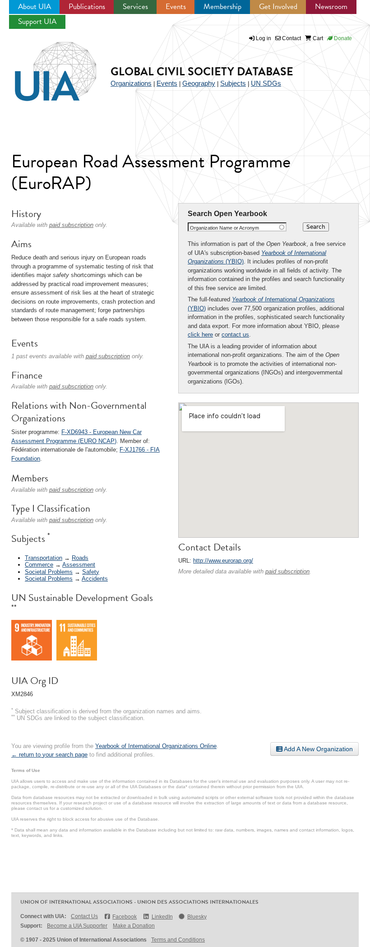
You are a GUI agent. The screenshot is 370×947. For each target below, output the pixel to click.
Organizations (131, 83)
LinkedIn (162, 917)
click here (200, 334)
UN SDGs (266, 83)
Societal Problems (49, 571)
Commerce (39, 564)
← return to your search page (49, 754)
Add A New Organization (317, 749)
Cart (317, 38)
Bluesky (197, 917)
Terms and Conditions (178, 940)
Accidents (95, 578)
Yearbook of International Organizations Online (156, 746)
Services (135, 6)
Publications (87, 6)
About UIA (34, 6)
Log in (263, 38)
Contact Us (84, 916)
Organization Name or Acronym (224, 228)
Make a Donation (134, 926)
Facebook (124, 917)
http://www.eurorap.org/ (223, 560)
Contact (291, 38)
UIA (45, 66)
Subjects (233, 83)
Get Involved (278, 6)
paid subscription (287, 571)
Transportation (43, 557)
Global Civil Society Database (202, 71)
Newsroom (331, 6)
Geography (198, 83)
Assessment (78, 564)
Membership (222, 6)
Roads (80, 557)
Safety (90, 571)
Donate (342, 38)
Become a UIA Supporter (77, 926)
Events (176, 6)
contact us (235, 334)
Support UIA (37, 21)
